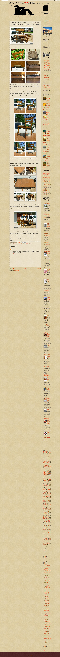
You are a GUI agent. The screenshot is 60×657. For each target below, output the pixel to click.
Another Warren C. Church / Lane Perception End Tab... (47, 583)
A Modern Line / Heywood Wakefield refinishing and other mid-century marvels (46, 375)
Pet (44, 521)
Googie (22, 243)
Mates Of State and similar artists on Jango (47, 73)
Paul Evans (44, 520)
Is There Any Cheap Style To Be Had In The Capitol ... (47, 565)
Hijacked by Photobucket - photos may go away (47, 290)
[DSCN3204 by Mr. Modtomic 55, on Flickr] (32, 71)
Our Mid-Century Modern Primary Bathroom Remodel (48, 225)
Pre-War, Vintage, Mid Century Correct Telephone (48, 399)
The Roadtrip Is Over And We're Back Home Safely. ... (47, 639)
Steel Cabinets (45, 531)
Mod (43, 516)
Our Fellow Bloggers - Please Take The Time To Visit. (46, 85)
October (45, 556)
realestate (44, 524)
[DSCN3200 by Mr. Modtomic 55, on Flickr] (17, 71)
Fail (20, 243)
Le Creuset (49, 509)
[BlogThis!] (22, 242)
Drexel (45, 480)
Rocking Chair (49, 526)
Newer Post (11, 268)
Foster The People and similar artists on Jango (47, 67)
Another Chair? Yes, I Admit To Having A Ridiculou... (47, 575)
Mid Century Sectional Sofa (48, 345)
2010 (44, 650)
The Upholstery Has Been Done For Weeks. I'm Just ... (47, 629)
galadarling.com (46, 242)
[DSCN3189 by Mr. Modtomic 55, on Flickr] (25, 141)
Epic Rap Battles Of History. (46, 174)
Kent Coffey (46, 505)
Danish (45, 476)
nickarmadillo (48, 518)
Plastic (50, 521)
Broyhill (45, 466)
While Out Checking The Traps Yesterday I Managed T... (47, 604)
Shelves (49, 529)
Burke (45, 467)
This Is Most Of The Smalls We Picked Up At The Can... (47, 637)
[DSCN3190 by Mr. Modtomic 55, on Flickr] (19, 112)
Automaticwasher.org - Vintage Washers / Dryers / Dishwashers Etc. (46, 189)
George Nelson (48, 491)
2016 (44, 549)
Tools (50, 537)
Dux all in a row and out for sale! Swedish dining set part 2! (48, 379)
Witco (46, 544)
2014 (44, 551)
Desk (43, 478)
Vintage (31, 243)
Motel (43, 517)
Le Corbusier (45, 509)
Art (50, 457)
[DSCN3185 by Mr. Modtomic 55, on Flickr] (25, 192)
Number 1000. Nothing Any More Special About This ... (47, 598)
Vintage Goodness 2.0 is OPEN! (48, 357)
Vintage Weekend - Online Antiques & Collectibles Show (46, 173)
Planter (46, 521)
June (45, 561)
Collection (45, 472)
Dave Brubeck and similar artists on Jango (47, 63)
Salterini (47, 528)
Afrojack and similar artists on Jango (46, 60)
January (45, 646)
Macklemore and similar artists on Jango (47, 71)
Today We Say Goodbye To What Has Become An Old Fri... (47, 591)
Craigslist (15, 243)
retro (48, 525)
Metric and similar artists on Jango (46, 75)
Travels (46, 538)
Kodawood (44, 508)
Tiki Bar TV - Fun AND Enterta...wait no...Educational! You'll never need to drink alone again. (47, 184)
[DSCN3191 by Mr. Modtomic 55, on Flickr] (19, 156)
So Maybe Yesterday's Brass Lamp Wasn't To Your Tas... (47, 621)
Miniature (45, 515)
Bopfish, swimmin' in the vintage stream (46, 419)
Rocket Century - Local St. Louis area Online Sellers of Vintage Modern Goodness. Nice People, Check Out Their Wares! (46, 178)
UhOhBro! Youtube (45, 175)
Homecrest (44, 500)
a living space (45, 387)
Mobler (48, 515)
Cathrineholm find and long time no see (48, 253)
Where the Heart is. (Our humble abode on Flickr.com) (46, 190)
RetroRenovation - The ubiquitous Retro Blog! (45, 186)
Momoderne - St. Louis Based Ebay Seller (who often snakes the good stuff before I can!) (46, 181)
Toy (43, 538)
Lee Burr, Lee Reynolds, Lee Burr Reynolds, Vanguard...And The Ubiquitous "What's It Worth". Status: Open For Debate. (46, 99)
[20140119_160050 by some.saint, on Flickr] (47, 33)
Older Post (39, 268)
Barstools (45, 461)
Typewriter (47, 539)
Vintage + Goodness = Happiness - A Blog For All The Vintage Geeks (47, 355)
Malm (49, 512)
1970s (50, 452)
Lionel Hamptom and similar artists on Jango (47, 69)
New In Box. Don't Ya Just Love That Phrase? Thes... (46, 596)
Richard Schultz (44, 526)
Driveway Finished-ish (46, 325)
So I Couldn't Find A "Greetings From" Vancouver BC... (46, 593)
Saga (43, 528)
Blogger (31, 655)
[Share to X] (23, 242)
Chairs (13, 243)
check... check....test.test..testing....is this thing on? (48, 280)
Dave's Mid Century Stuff (47, 397)
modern (48, 516)
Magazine (49, 511)
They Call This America (47, 251)
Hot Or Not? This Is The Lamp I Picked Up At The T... (47, 624)
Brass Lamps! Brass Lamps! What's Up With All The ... (46, 601)
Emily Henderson (46, 213)
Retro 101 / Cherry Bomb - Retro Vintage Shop (46, 194)
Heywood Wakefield (25, 243)
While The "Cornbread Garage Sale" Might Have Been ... (47, 568)
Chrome (44, 470)
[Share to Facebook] (24, 242)
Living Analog (45, 307)
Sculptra (46, 529)
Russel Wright (45, 527)
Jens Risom (45, 503)
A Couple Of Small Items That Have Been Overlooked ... (47, 609)
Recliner (49, 524)
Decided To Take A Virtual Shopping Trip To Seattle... (47, 616)
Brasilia (46, 465)
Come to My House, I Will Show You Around (47, 262)
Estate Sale (45, 483)
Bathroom (44, 462)
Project (45, 522)
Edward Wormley (45, 481)
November (45, 555)
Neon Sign (44, 518)
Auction (44, 460)
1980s (44, 453)
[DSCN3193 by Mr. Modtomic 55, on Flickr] (30, 112)
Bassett (49, 461)
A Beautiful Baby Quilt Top (48, 270)
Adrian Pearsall (49, 453)
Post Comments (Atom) (16, 270)
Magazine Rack (45, 512)
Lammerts (47, 508)
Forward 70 (48, 488)
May (45, 562)
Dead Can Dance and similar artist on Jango (47, 65)
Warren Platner (44, 543)
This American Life (46, 77)
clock (48, 470)
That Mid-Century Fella (47, 437)
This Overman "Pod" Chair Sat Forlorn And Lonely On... (47, 581)
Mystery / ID (47, 517)
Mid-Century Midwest (45, 513)
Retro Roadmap (46, 233)
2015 (44, 550)
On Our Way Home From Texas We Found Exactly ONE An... (47, 632)
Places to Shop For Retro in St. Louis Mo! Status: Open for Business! (46, 87)
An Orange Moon (46, 332)
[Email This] (22, 242)
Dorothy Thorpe (45, 479)
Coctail (48, 471)
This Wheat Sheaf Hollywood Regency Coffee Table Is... (47, 611)
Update (48, 315)
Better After (45, 261)
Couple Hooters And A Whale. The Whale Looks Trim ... (47, 588)
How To (46, 501)
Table (29, 243)
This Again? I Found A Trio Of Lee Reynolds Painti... (47, 606)
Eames (48, 480)
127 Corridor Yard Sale (46, 451)
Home (25, 268)
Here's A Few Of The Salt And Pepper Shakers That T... (47, 634)
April (45, 563)
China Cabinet (47, 469)
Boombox (44, 465)
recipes (46, 524)
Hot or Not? (48, 500)
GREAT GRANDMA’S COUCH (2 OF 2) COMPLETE (46, 367)
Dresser (49, 479)
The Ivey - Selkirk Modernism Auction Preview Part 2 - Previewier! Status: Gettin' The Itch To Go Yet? (46, 119)
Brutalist (49, 466)
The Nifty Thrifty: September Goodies (48, 389)
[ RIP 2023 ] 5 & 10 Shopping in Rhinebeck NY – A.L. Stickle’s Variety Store (47, 235)
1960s (46, 452)
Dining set (18, 243)
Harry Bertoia (44, 497)
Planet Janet (45, 278)
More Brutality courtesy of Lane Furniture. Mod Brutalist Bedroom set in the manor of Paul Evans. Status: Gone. (47, 113)
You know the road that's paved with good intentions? (48, 299)
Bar (46, 460)
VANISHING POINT (48, 204)
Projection (49, 522)
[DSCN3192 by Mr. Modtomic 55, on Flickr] (30, 156)
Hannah (44, 496)
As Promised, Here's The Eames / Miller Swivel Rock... (47, 578)
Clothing (44, 471)
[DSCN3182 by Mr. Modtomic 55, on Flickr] (21, 44)
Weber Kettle (48, 543)
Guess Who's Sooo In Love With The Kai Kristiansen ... (47, 619)
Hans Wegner (47, 496)
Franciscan (44, 489)
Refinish (44, 525)
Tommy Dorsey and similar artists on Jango (47, 79)
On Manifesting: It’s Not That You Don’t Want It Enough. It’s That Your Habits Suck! (47, 244)
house (43, 501)
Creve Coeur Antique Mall (47, 475)
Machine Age (45, 511)
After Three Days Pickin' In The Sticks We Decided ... (47, 642)
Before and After (45, 463)
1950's (43, 452)
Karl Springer (46, 504)
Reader (44, 523)
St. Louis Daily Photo (46, 203)
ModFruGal (45, 324)
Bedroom (48, 462)
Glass (45, 492)
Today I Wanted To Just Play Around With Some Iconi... (47, 586)
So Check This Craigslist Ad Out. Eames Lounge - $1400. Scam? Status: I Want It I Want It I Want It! (46, 124)
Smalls (50, 530)
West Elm (44, 544)
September (45, 557)
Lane (50, 508)
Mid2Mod (45, 296)
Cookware (49, 473)
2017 (44, 548)
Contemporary (44, 473)
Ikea (49, 501)
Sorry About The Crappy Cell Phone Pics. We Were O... (47, 626)
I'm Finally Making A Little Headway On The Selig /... (47, 614)
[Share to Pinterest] (25, 242)
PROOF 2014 (48, 432)
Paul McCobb (49, 520)
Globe (49, 492)
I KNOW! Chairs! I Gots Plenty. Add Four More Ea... (47, 573)
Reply (13, 253)
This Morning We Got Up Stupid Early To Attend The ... (47, 570)
